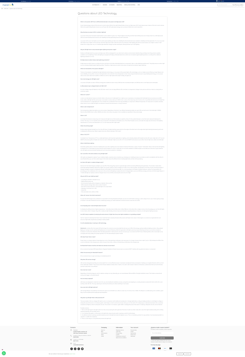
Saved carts (133, 334)
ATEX (139, 4)
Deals (102, 334)
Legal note (118, 331)
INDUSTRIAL (119, 4)
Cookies (117, 334)
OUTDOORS (111, 4)
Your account (134, 327)
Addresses (133, 336)
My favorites (133, 333)
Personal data (134, 330)
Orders (132, 331)
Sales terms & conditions (121, 337)
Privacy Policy (119, 333)
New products (104, 333)
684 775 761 (75, 340)
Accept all (180, 353)
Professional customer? (121, 336)
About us (103, 330)
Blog (102, 331)
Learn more (72, 353)
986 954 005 (123, 1)
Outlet (102, 336)
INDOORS (105, 4)
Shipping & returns (120, 330)
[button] (233, 5)
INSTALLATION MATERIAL (129, 4)
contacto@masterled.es (78, 344)
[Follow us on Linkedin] (82, 349)
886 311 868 (127, 1)
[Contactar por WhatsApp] (4, 353)
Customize (187, 353)
